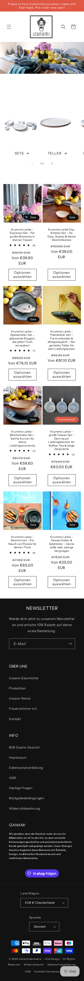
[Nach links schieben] (32, 163)
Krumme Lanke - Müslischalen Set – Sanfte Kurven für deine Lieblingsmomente (22, 438)
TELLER (55, 153)
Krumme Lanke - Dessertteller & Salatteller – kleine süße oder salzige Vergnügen (61, 544)
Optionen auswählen (22, 274)
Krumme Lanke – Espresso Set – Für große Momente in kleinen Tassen (22, 235)
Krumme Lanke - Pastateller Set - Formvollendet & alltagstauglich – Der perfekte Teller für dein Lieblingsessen (61, 340)
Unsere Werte (19, 698)
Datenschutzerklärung (26, 768)
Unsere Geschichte (23, 678)
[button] (9, 27)
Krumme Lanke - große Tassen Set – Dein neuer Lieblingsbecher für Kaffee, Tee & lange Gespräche (61, 440)
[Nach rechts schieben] (52, 163)
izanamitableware (30, 958)
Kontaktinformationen (48, 971)
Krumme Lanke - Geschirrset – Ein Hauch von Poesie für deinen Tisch (22, 542)
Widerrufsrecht (33, 964)
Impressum (17, 757)
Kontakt (15, 719)
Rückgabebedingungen (26, 798)
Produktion (17, 688)
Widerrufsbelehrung (24, 808)
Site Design (52, 958)
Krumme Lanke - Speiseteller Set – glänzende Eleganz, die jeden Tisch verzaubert (22, 338)
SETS (19, 153)
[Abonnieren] (70, 643)
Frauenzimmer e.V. (23, 709)
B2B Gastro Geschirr (24, 747)
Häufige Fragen (20, 788)
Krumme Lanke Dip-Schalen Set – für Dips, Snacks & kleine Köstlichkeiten (61, 235)
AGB (12, 778)
